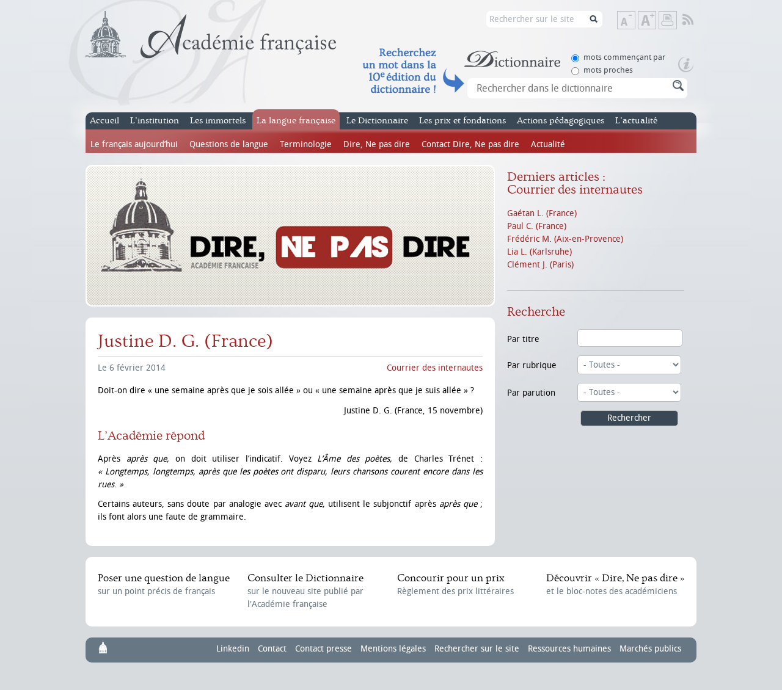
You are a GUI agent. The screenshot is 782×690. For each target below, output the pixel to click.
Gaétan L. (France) (542, 213)
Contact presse (323, 649)
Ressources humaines (569, 649)
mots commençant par (624, 57)
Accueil (104, 120)
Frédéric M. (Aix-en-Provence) (565, 239)
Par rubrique (532, 365)
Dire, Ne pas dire (376, 144)
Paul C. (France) (536, 226)
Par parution (531, 393)
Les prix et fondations (462, 120)
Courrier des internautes (435, 368)
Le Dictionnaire (377, 120)
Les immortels (218, 120)
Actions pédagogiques (560, 120)
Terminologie (306, 144)
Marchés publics (650, 649)
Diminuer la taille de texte (634, 21)
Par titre (523, 339)
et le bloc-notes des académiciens (615, 584)
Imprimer (668, 20)
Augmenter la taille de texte (655, 21)
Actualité (548, 144)
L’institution (154, 120)
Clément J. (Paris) (540, 265)
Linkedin (232, 649)
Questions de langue (228, 144)
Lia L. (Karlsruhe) (539, 252)
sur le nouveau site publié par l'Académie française (305, 590)
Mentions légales (393, 649)
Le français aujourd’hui (134, 144)
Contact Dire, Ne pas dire (470, 144)
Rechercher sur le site (476, 649)
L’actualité (636, 120)
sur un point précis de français (164, 584)
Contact (272, 649)
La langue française (296, 120)
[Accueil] (211, 35)
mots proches (608, 69)
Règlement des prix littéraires (455, 584)
